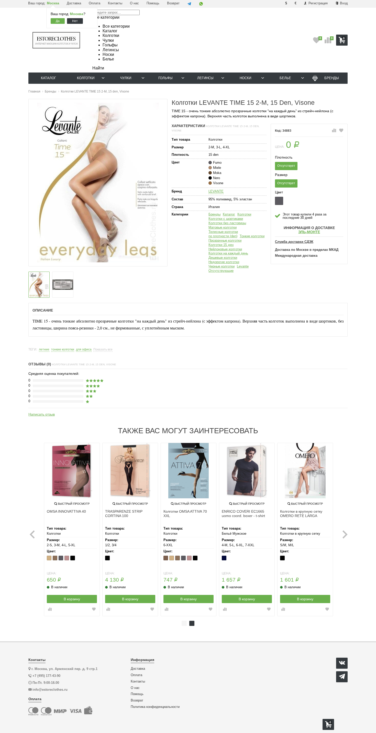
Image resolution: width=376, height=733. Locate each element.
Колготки (244, 214)
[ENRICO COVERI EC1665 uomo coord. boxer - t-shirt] (246, 470)
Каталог (229, 214)
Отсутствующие (221, 271)
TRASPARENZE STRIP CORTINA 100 (123, 513)
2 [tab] (191, 623)
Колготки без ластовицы (227, 223)
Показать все (103, 349)
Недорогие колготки (223, 262)
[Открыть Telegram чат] (189, 4)
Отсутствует (286, 166)
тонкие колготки (62, 349)
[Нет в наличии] (279, 201)
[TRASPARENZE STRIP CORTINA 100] (130, 470)
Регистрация (317, 3)
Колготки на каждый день (228, 253)
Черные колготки (221, 266)
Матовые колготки (222, 227)
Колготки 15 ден (221, 245)
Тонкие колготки (252, 236)
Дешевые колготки (222, 258)
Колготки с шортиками (225, 219)
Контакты (115, 3)
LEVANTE (216, 191)
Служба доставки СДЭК (294, 242)
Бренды (214, 214)
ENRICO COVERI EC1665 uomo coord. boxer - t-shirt (243, 513)
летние (44, 349)
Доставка (74, 3)
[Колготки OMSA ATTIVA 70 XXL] (188, 470)
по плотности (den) (222, 236)
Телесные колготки (223, 232)
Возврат (173, 3)
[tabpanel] (72, 529)
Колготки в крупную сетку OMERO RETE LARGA (301, 513)
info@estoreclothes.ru (50, 689)
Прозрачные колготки (224, 240)
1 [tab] (184, 623)
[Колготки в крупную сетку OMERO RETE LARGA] (305, 470)
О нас (134, 3)
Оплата (94, 3)
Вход (343, 3)
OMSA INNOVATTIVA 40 (66, 511)
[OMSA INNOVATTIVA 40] (71, 470)
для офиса (84, 349)
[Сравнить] (334, 130)
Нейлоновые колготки (225, 249)
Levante (243, 266)
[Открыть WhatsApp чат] (201, 4)
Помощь (153, 3)
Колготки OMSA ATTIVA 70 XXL (185, 513)
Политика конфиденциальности (155, 707)
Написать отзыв (41, 414)
